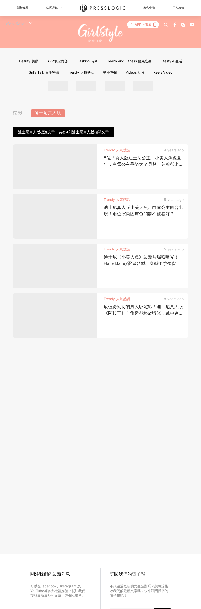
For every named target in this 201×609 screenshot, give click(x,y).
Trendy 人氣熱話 (81, 72)
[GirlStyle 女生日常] (100, 33)
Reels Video (162, 72)
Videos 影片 (135, 72)
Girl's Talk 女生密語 (44, 72)
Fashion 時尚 (87, 61)
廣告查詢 (149, 8)
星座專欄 (110, 72)
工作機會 (178, 8)
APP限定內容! (58, 61)
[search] (166, 24)
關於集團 (23, 8)
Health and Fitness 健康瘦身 (129, 61)
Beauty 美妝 (28, 61)
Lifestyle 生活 (171, 61)
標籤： (21, 112)
